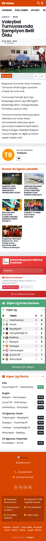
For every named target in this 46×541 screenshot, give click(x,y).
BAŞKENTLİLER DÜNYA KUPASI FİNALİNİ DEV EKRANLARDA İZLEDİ (11, 189)
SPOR (15, 17)
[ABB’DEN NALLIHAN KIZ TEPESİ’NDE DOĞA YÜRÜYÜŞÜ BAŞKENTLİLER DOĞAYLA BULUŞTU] (34, 178)
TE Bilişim (30, 537)
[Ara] (38, 3)
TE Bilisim (22, 153)
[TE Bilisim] (8, 154)
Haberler (6, 17)
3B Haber (8, 3)
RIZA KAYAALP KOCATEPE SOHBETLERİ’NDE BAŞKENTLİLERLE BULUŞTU (10, 216)
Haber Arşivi (32, 515)
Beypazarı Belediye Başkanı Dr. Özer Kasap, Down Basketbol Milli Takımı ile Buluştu (11, 243)
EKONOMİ (37, 527)
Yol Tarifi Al (27, 287)
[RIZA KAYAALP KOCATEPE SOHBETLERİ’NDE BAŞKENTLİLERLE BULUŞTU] (12, 204)
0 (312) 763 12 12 (11, 287)
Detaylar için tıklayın (23, 367)
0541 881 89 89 (24, 472)
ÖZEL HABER (21, 10)
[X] (21, 487)
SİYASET (35, 10)
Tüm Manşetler (34, 507)
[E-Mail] (19, 158)
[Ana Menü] (42, 3)
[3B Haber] (23, 457)
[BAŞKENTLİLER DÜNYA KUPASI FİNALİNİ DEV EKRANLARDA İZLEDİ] (12, 178)
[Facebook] (16, 487)
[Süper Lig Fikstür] (42, 376)
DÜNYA (15, 530)
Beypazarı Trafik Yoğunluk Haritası (33, 500)
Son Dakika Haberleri (10, 516)
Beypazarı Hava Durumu (10, 500)
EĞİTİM (38, 530)
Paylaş (8, 75)
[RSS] (30, 487)
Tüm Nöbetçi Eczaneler (24, 294)
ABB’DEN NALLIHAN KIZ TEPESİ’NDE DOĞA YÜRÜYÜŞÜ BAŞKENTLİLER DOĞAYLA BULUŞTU (33, 190)
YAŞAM (30, 530)
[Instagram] (25, 487)
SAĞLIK (22, 530)
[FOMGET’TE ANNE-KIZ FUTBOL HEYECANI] (34, 204)
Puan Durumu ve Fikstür (11, 508)
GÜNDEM (7, 10)
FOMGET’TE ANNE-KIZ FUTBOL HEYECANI (33, 214)
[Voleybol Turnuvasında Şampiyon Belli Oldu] (23, 59)
